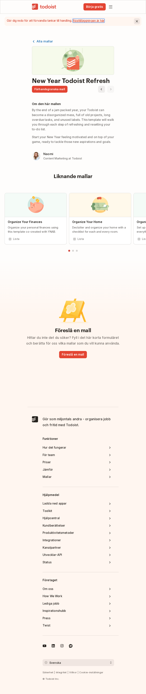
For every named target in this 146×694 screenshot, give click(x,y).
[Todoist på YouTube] (44, 646)
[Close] (137, 21)
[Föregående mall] (101, 89)
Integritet (61, 672)
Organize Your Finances (25, 222)
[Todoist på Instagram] (62, 646)
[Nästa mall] (110, 89)
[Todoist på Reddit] (71, 646)
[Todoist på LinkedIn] (53, 646)
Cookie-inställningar (91, 672)
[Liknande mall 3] (77, 250)
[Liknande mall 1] (69, 250)
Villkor (73, 672)
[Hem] (44, 7)
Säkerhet (48, 672)
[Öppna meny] (110, 6)
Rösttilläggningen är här (88, 20)
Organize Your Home (87, 222)
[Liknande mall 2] (73, 250)
